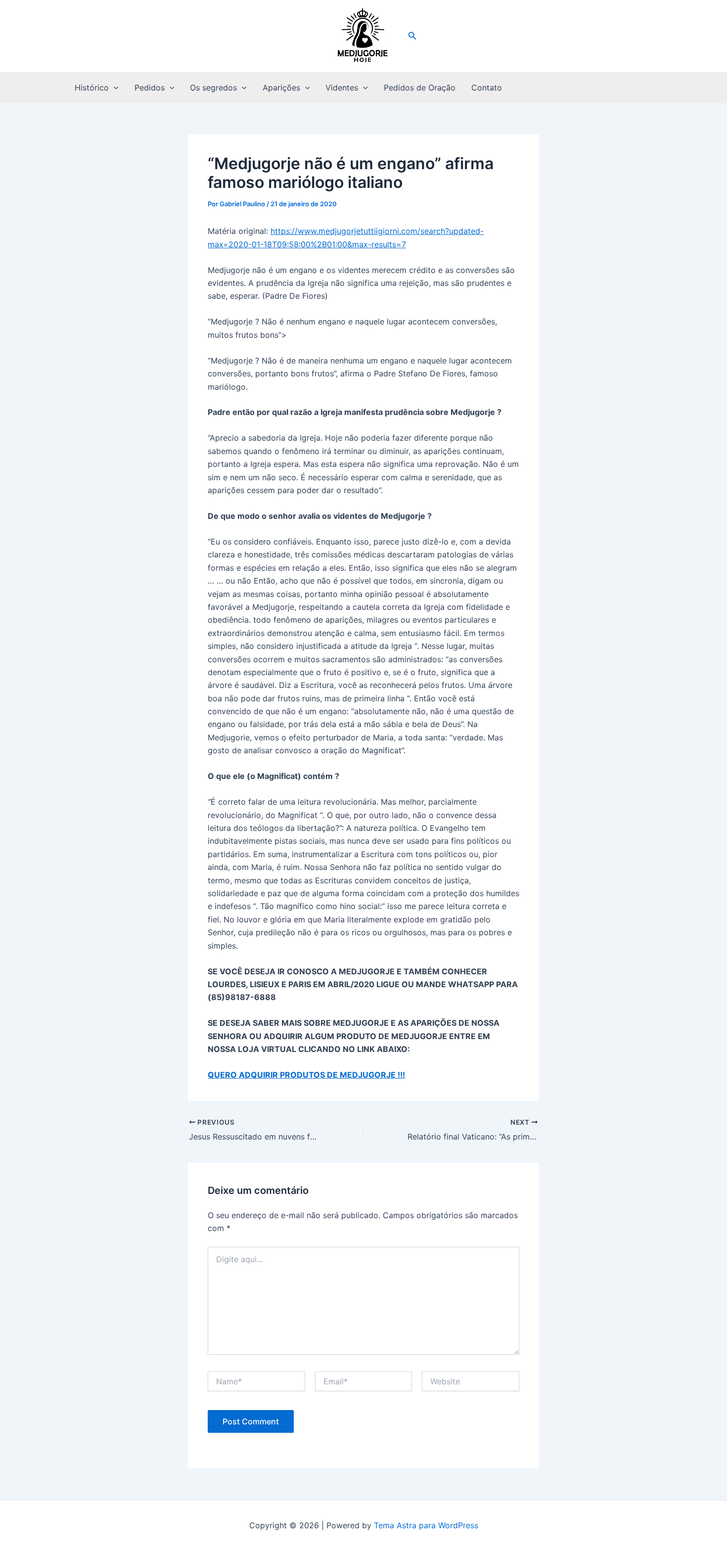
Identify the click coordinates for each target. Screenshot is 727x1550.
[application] (114, 87)
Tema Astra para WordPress (426, 1525)
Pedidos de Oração (419, 87)
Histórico (92, 87)
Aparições (281, 87)
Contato (486, 87)
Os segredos (213, 87)
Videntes (341, 87)
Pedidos (150, 87)
